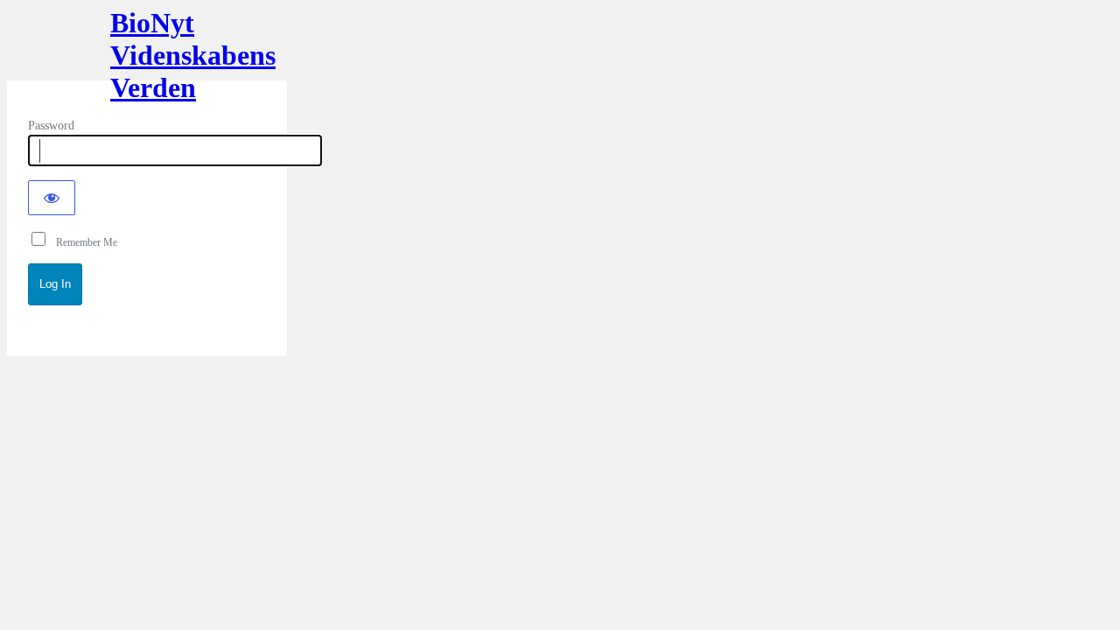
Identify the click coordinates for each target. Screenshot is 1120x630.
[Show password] (51, 197)
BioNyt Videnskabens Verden (147, 50)
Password (51, 125)
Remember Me (82, 242)
